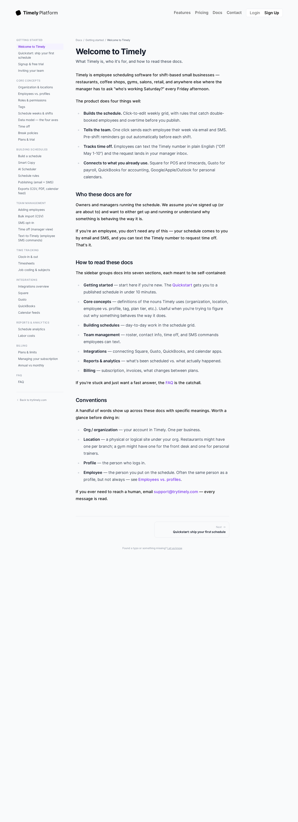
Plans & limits (27, 352)
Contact (234, 12)
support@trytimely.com (176, 491)
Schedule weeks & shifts (35, 113)
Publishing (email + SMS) (35, 182)
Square (23, 293)
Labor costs (26, 335)
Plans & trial (26, 139)
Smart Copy (26, 162)
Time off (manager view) (35, 229)
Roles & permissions (32, 100)
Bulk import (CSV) (30, 216)
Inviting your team (31, 70)
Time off (24, 126)
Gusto (22, 299)
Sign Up (271, 12)
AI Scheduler (27, 169)
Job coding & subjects (34, 270)
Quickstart (182, 285)
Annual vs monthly (31, 365)
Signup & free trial (31, 64)
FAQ (21, 382)
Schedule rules (28, 175)
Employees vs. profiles (34, 93)
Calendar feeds (29, 312)
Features (182, 12)
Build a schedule (29, 156)
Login (255, 12)
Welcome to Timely (31, 46)
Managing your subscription (38, 359)
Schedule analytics (31, 329)
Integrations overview (33, 286)
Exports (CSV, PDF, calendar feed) (38, 191)
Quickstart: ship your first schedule (36, 55)
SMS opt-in (26, 223)
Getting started (95, 40)
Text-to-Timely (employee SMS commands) (36, 238)
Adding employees (31, 209)
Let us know (174, 548)
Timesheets (26, 263)
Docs (217, 12)
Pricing (201, 12)
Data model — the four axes (38, 120)
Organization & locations (35, 87)
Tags (21, 107)
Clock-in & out (28, 257)
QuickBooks (26, 306)
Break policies (28, 133)
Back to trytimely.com (33, 400)
